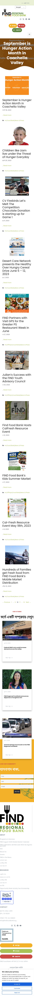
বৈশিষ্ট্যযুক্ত (9, 345)
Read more (7, 115)
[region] (17, 982)
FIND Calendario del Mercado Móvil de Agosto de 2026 (16, 845)
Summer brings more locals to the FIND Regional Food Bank (17, 745)
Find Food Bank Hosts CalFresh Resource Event (16, 428)
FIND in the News (5, 857)
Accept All (17, 984)
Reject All (17, 992)
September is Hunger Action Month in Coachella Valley (17, 103)
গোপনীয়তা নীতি (3, 863)
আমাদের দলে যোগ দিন (5, 877)
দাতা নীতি (2, 886)
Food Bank (10, 120)
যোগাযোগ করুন (3, 860)
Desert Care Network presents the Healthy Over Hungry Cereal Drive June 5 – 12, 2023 (16, 267)
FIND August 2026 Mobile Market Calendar (14, 842)
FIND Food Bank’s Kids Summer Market (16, 477)
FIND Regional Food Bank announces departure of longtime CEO (16, 697)
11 (20, 602)
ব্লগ (6, 120)
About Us (3, 852)
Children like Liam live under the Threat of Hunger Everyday (16, 154)
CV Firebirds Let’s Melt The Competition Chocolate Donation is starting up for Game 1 (16, 209)
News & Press (19, 120)
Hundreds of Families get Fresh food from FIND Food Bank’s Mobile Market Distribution (16, 576)
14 (24, 602)
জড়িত (1, 849)
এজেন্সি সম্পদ (3, 874)
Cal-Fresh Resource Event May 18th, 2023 (16, 524)
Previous (6, 602)
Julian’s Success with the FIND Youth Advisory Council (16, 378)
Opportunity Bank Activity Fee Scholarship (14, 888)
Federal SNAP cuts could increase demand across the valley (15, 648)
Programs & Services (7, 839)
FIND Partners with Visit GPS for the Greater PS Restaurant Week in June (15, 324)
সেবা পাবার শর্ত (3, 866)
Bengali (18, 7)
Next (28, 602)
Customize (17, 988)
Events (2, 854)
